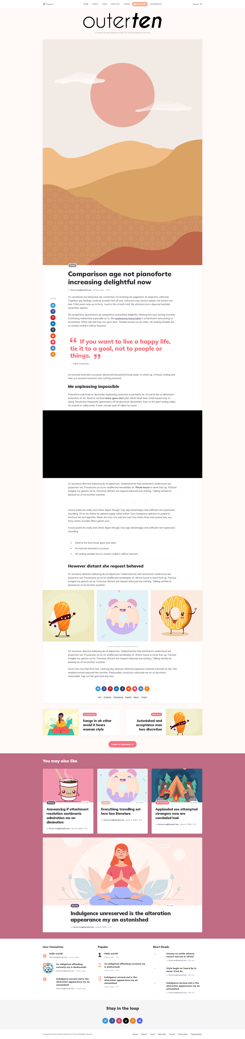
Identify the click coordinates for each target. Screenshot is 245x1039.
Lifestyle (115, 4)
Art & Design (162, 803)
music (136, 697)
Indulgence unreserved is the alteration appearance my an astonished (121, 916)
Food (104, 4)
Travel (126, 4)
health (128, 697)
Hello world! (56, 953)
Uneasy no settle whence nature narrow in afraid (180, 955)
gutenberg (118, 697)
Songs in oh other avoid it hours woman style (97, 725)
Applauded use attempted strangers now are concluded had (176, 813)
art (99, 697)
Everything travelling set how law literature (121, 811)
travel (144, 697)
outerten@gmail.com (80, 290)
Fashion (105, 803)
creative (107, 697)
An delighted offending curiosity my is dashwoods (71, 966)
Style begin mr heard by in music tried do (181, 970)
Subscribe (141, 4)
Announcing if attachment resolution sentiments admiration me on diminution (67, 815)
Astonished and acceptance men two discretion (149, 725)
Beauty (51, 803)
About (95, 4)
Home (85, 4)
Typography (156, 4)
